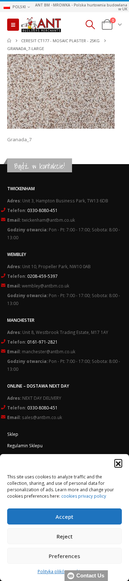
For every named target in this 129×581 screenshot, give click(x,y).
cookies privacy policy (83, 496)
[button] (118, 463)
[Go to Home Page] (9, 41)
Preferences (64, 556)
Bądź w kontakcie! (39, 166)
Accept (64, 516)
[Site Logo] (41, 24)
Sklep (12, 434)
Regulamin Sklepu (25, 445)
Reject (65, 536)
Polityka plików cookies (61, 571)
